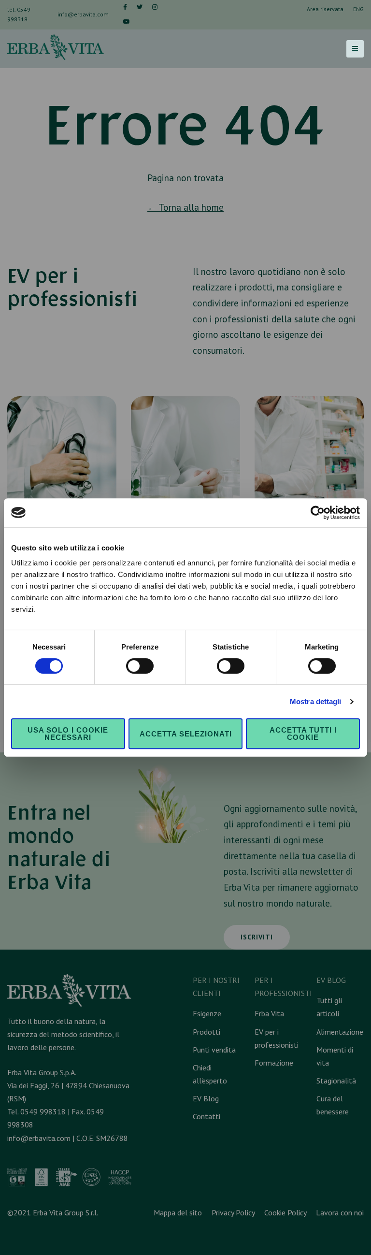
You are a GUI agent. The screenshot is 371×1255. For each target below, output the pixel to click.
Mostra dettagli (316, 701)
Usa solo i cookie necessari (68, 733)
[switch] (140, 666)
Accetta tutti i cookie (303, 733)
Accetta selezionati (186, 734)
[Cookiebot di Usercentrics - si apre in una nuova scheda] (317, 512)
